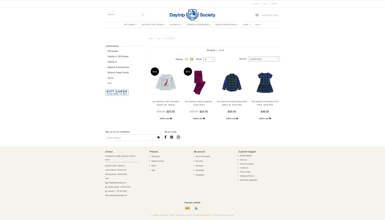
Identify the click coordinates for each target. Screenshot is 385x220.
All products (155, 156)
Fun (257, 25)
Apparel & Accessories (198, 25)
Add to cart (165, 118)
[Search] (143, 14)
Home (246, 25)
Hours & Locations (247, 164)
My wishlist (200, 170)
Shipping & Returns (247, 176)
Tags (159, 38)
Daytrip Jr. (175, 25)
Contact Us (244, 167)
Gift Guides (129, 25)
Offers (153, 165)
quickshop (166, 91)
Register (275, 3)
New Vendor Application (248, 180)
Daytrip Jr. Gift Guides (152, 25)
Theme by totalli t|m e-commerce (223, 215)
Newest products (157, 161)
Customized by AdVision (184, 215)
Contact (256, 3)
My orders (199, 161)
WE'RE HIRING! (246, 155)
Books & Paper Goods (226, 25)
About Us (243, 159)
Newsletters (200, 175)
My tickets (199, 165)
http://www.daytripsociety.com (116, 195)
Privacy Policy (245, 171)
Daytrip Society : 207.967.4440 (119, 187)
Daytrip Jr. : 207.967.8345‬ (117, 191)
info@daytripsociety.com (117, 182)
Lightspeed (206, 215)
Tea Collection (169, 38)
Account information (203, 156)
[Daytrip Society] (192, 15)
